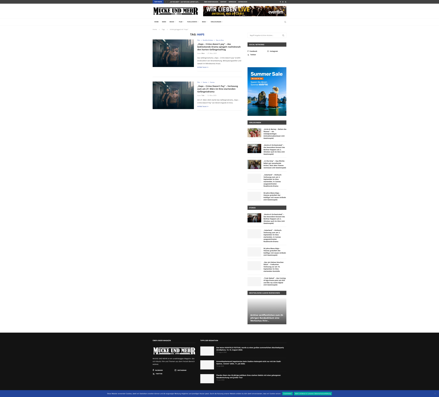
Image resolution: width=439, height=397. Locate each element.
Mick (203, 53)
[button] (165, 2)
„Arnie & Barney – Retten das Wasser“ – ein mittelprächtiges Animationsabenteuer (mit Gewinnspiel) (275, 133)
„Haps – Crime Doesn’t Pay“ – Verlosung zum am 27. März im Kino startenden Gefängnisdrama (217, 89)
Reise (204, 22)
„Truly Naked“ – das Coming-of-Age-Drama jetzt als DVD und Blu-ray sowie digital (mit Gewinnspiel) (275, 281)
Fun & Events (192, 22)
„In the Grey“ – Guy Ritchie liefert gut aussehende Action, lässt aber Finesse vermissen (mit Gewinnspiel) (275, 164)
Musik (172, 22)
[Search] (285, 22)
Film (180, 22)
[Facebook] (280, 2)
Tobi (203, 95)
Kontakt (223, 2)
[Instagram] (282, 2)
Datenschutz (242, 2)
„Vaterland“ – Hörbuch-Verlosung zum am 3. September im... (192, 2)
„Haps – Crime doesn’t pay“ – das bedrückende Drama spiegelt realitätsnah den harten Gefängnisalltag (219, 47)
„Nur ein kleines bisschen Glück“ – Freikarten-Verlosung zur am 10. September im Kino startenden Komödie (274, 266)
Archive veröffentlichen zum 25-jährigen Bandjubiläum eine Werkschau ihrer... (266, 318)
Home (156, 22)
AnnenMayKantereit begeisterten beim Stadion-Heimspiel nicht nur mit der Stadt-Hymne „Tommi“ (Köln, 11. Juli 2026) (248, 362)
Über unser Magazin (211, 2)
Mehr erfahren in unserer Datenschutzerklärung (313, 393)
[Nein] (435, 393)
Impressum (232, 2)
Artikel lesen (202, 67)
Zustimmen (287, 393)
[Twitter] (285, 2)
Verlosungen (216, 22)
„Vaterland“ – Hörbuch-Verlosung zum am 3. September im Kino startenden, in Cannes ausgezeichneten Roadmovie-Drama (273, 180)
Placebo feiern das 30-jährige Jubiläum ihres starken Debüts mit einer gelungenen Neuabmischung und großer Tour (248, 376)
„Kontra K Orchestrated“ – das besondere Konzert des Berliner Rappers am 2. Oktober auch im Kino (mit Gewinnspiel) (274, 149)
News (164, 22)
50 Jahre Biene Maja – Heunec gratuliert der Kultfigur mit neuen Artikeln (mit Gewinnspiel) (275, 196)
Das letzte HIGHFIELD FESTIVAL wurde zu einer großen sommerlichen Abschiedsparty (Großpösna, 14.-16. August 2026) (250, 348)
